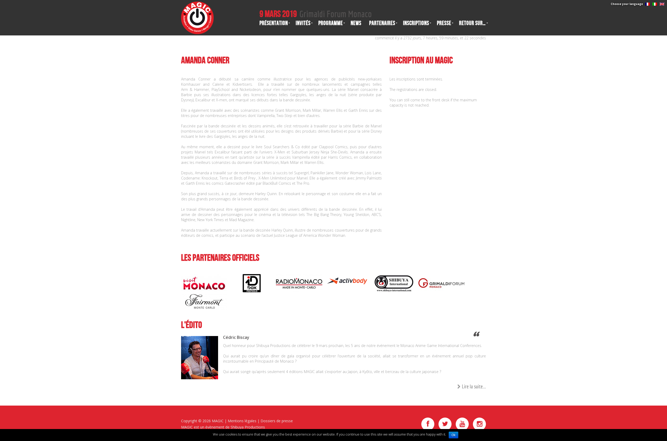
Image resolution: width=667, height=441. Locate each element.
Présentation (274, 23)
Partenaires (382, 23)
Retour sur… (472, 23)
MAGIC (218, 420)
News (356, 23)
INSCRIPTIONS (416, 23)
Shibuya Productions (248, 427)
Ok (453, 435)
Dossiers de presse (277, 420)
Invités (303, 23)
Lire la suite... (474, 386)
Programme (330, 23)
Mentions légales (242, 420)
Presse (444, 23)
